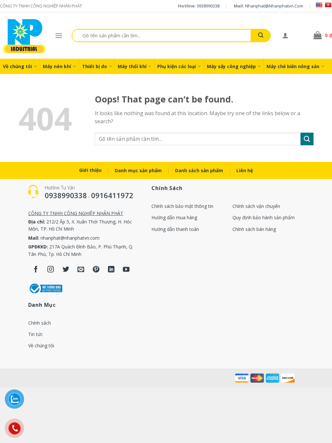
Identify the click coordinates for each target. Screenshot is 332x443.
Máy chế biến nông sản (293, 66)
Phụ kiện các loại (176, 66)
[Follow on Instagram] (51, 270)
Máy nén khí (57, 66)
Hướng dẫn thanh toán (175, 229)
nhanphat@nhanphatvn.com (274, 6)
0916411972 (112, 195)
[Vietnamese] (328, 4)
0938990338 (208, 6)
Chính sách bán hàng (254, 229)
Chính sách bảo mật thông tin (182, 206)
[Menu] (59, 35)
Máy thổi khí (132, 66)
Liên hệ (244, 170)
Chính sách (39, 323)
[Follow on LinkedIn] (111, 270)
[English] (319, 4)
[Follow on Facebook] (36, 270)
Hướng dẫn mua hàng (174, 217)
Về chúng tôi (17, 66)
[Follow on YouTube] (126, 270)
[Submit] (260, 36)
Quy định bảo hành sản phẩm (263, 217)
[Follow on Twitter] (66, 270)
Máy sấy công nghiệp (231, 66)
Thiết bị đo (94, 66)
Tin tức (35, 334)
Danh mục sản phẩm (138, 170)
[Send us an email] (81, 270)
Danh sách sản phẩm (199, 170)
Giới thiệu (90, 170)
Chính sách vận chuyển (256, 206)
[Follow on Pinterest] (96, 270)
